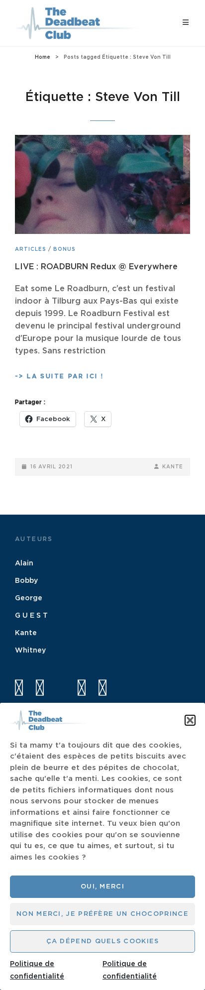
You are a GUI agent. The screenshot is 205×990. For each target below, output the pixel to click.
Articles (30, 249)
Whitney (30, 650)
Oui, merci (102, 886)
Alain (24, 563)
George (28, 598)
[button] (190, 720)
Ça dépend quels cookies (102, 941)
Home (42, 57)
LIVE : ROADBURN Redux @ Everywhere (96, 267)
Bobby (26, 580)
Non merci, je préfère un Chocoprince (102, 914)
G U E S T (31, 615)
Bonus (64, 249)
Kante (172, 466)
